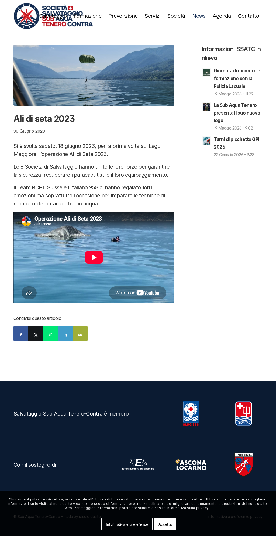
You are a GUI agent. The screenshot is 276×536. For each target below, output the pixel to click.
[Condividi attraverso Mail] (80, 333)
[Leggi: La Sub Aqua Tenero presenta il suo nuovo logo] (206, 107)
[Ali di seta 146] (93, 75)
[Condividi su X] (35, 333)
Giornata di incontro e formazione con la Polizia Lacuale (237, 78)
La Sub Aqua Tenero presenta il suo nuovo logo (237, 112)
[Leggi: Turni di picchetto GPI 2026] (206, 141)
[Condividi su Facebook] (20, 333)
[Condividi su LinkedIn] (65, 333)
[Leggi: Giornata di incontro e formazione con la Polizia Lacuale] (206, 72)
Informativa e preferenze (127, 524)
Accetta (165, 524)
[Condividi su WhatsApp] (50, 333)
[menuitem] (52, 16)
